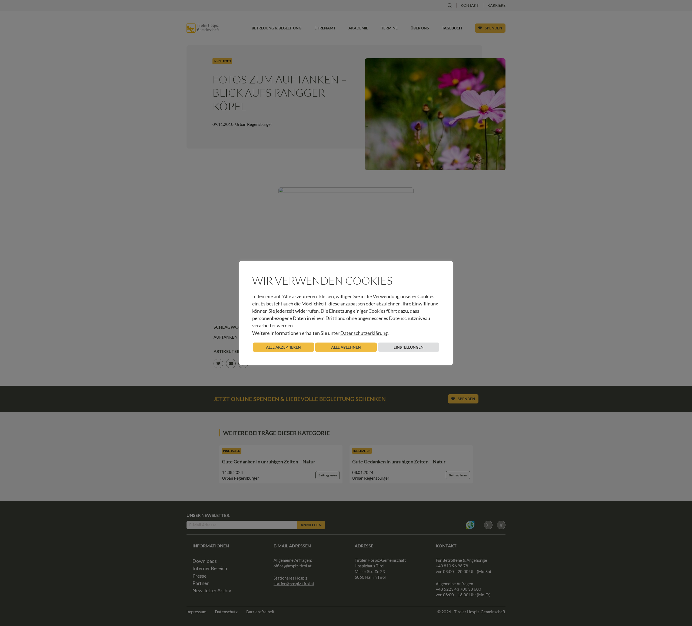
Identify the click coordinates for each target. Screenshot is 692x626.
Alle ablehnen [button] (346, 347)
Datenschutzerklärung (364, 333)
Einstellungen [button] (409, 347)
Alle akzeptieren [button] (283, 347)
